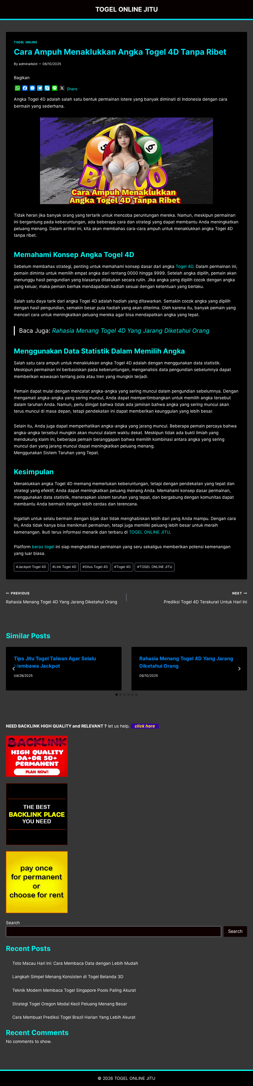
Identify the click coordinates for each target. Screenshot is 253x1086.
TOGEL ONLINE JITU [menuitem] (149, 532)
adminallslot (28, 64)
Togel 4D (184, 266)
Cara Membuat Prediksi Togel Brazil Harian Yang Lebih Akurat (73, 1017)
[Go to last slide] (14, 669)
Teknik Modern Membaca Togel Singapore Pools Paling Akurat (74, 990)
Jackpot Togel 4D (31, 567)
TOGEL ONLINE (25, 42)
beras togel (43, 546)
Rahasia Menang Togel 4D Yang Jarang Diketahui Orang (131, 330)
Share (72, 88)
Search (13, 922)
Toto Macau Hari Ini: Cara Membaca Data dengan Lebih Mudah (75, 963)
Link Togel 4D (64, 567)
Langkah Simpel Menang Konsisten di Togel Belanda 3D (67, 976)
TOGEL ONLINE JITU (154, 567)
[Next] (239, 669)
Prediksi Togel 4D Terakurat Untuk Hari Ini (205, 597)
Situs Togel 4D (95, 567)
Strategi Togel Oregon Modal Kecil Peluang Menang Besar (69, 1003)
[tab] (116, 694)
